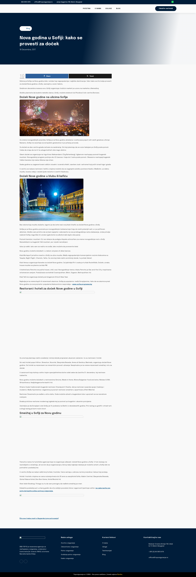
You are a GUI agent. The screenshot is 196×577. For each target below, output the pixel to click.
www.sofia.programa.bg (82, 284)
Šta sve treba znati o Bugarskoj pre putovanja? (39, 518)
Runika (119, 574)
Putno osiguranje (67, 550)
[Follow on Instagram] (25, 561)
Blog (118, 8)
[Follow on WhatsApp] (173, 2)
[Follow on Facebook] (21, 561)
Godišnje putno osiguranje (70, 554)
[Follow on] (175, 2)
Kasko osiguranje (67, 558)
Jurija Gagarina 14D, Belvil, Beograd (69, 2)
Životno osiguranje (68, 543)
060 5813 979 (25, 2)
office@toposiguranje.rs (43, 2)
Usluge (108, 8)
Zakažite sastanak (166, 8)
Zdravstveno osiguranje (70, 547)
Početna (86, 8)
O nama (98, 8)
